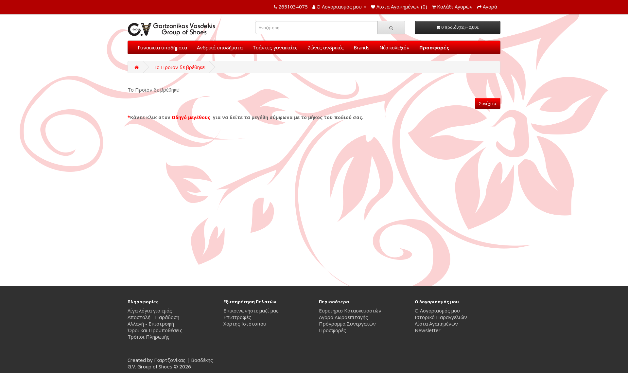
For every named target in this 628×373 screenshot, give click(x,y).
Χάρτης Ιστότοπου (244, 323)
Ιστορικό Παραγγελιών (441, 317)
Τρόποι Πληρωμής (148, 336)
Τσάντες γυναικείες (275, 47)
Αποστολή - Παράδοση (153, 317)
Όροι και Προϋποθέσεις (155, 330)
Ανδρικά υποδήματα (220, 47)
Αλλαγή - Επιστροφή (151, 323)
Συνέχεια (487, 103)
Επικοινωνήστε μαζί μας (251, 310)
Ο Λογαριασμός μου (437, 310)
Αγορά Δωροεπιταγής (343, 317)
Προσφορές (434, 47)
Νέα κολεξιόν (394, 47)
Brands (362, 47)
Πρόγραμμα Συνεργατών (347, 323)
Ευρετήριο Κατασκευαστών (350, 310)
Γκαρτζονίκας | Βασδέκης (183, 360)
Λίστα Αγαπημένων (436, 323)
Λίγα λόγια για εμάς (150, 310)
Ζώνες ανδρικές (325, 47)
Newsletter (428, 330)
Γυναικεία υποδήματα (162, 47)
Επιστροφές (237, 317)
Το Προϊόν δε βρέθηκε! (179, 67)
